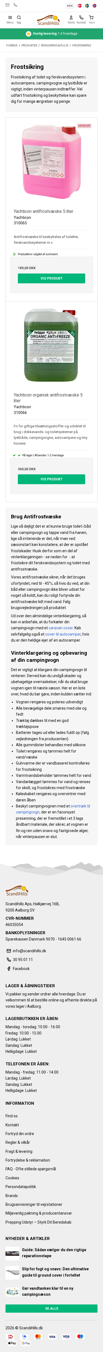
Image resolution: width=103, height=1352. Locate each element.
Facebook (21, 968)
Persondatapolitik (20, 1187)
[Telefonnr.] (81, 17)
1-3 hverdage (55, 34)
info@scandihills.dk (7, 5)
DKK (70, 5)
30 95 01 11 (15, 5)
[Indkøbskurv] (92, 17)
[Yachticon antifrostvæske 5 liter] (51, 163)
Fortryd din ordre (19, 1133)
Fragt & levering (18, 1151)
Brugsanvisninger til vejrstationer (33, 1204)
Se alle (51, 1308)
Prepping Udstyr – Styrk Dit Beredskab (38, 1222)
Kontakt (12, 1125)
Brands (11, 1196)
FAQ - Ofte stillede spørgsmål (30, 1169)
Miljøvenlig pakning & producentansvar (38, 1213)
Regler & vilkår (17, 1142)
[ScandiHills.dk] (48, 20)
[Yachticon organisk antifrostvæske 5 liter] (51, 346)
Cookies (12, 1178)
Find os (11, 1116)
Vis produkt (52, 278)
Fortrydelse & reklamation (27, 1160)
